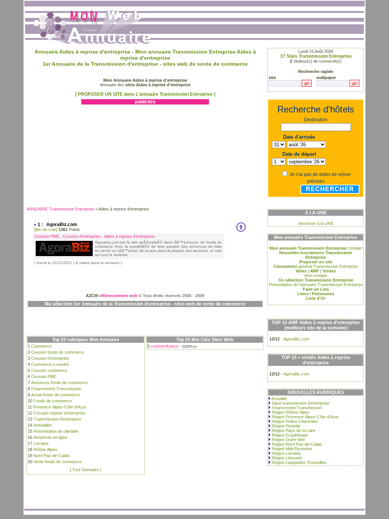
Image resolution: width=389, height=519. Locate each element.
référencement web (118, 295)
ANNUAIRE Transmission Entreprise (60, 209)
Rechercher (330, 189)
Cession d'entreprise (82, 236)
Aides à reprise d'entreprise (129, 236)
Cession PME (46, 236)
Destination (315, 119)
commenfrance (164, 346)
